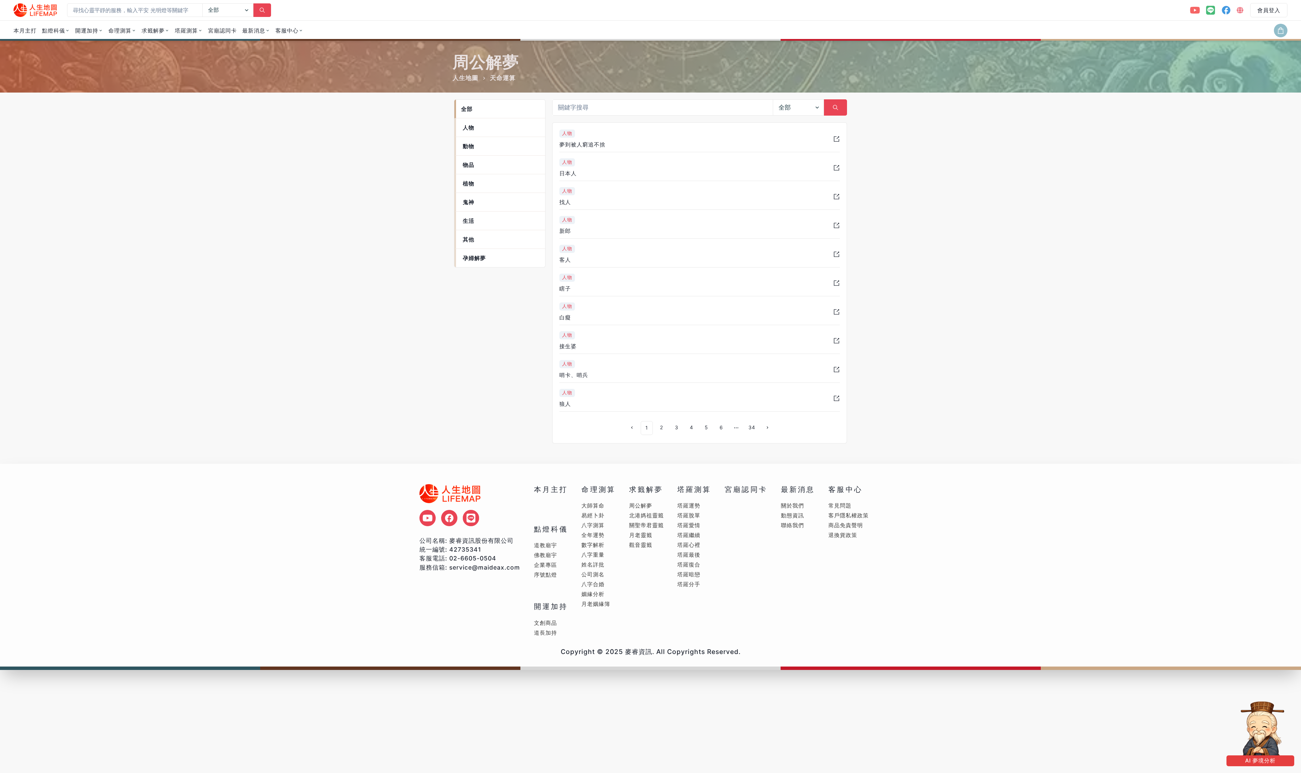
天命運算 (503, 77)
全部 (467, 108)
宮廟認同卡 (222, 30)
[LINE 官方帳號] (1210, 10)
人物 (468, 127)
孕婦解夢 (474, 258)
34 (751, 427)
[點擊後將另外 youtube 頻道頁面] (427, 518)
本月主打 (25, 30)
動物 (468, 146)
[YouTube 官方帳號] (1195, 10)
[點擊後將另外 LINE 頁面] (471, 518)
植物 (468, 183)
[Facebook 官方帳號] (1226, 10)
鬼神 (468, 202)
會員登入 (1268, 10)
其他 (468, 239)
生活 (468, 220)
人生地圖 (465, 77)
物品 (468, 164)
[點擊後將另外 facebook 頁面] (449, 518)
